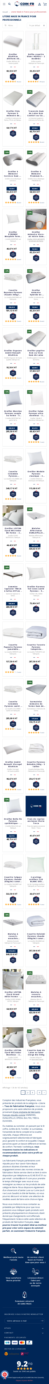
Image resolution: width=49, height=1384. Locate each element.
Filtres (10, 25)
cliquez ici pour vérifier (24, 1380)
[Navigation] (4, 4)
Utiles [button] (7, 1328)
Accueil (5, 12)
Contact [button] (9, 1333)
